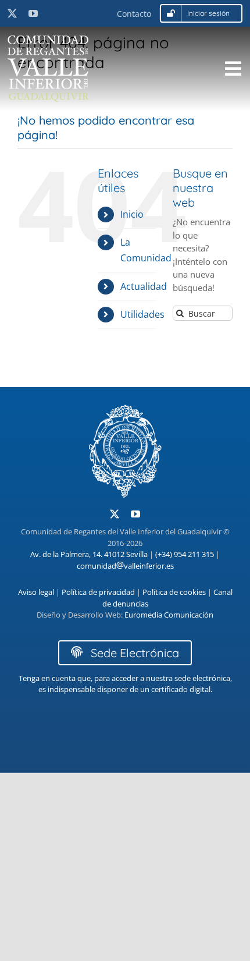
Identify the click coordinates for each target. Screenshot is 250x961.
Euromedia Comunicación (168, 614)
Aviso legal (36, 592)
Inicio (132, 214)
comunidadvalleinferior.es (125, 566)
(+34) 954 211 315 (184, 554)
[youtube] (33, 13)
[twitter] (12, 13)
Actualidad (143, 286)
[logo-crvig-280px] (48, 39)
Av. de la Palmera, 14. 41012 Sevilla (89, 554)
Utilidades (142, 314)
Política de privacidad (98, 592)
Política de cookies (174, 592)
